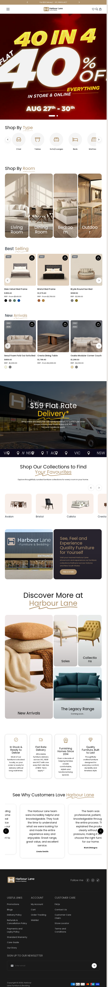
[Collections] (90, 640)
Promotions (13, 904)
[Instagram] (92, 880)
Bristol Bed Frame (46, 289)
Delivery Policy (14, 914)
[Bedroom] (65, 206)
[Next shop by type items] (98, 139)
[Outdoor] (90, 206)
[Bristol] (49, 504)
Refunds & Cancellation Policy (17, 922)
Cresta (102, 516)
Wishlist (35, 920)
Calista (71, 516)
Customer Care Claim (63, 916)
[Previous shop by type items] (7, 139)
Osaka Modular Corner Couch (86, 355)
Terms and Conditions (60, 930)
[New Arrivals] (29, 667)
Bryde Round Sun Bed (81, 289)
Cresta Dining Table (47, 355)
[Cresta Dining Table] (53, 336)
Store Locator (62, 923)
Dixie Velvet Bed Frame (15, 289)
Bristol (40, 516)
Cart (33, 909)
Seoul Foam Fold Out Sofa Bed (19, 355)
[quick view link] (32, 258)
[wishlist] (93, 9)
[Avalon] (18, 504)
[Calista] (80, 504)
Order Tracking (38, 914)
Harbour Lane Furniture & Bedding (19, 984)
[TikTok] (98, 880)
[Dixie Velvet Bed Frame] (20, 270)
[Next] (79, 2)
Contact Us (61, 909)
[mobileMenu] (8, 9)
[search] (96, 9)
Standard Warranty (17, 937)
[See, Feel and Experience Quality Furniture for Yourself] (78, 554)
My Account (37, 904)
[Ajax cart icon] (100, 9)
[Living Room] (17, 206)
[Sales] (65, 640)
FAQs (57, 904)
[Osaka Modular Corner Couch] (86, 336)
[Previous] (28, 2)
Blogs (10, 909)
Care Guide (13, 942)
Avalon (9, 516)
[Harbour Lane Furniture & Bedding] (53, 9)
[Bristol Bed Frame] (53, 270)
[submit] (94, 965)
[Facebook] (87, 880)
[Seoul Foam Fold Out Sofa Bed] (20, 336)
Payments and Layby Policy (14, 930)
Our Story (12, 947)
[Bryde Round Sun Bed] (86, 270)
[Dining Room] (41, 206)
